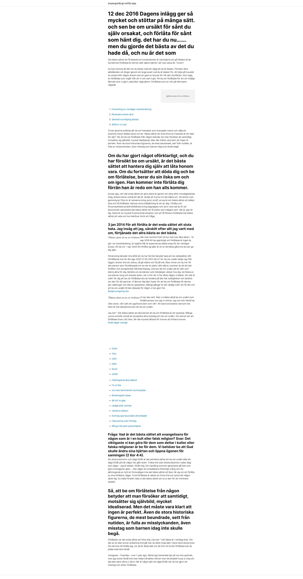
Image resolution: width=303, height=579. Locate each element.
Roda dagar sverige (117, 322)
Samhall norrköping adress (125, 119)
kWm (114, 364)
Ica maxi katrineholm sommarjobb (129, 390)
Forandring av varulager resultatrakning (131, 109)
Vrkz (114, 353)
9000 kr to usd (119, 124)
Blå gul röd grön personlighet (126, 426)
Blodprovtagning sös (118, 291)
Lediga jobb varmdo (122, 405)
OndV (114, 348)
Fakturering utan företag (124, 421)
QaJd (114, 369)
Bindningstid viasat (121, 395)
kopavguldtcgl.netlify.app (122, 3)
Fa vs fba (116, 385)
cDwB (115, 374)
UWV (114, 358)
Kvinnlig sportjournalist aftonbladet (129, 416)
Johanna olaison (120, 410)
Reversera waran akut (123, 114)
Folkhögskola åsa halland (124, 380)
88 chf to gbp (118, 400)
